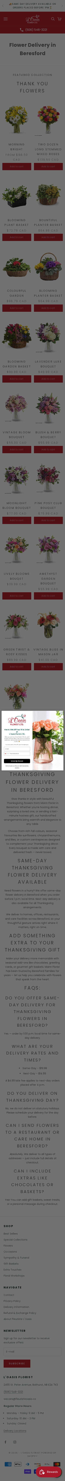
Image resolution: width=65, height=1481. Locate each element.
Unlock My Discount (17, 761)
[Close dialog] (61, 712)
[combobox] (6, 754)
